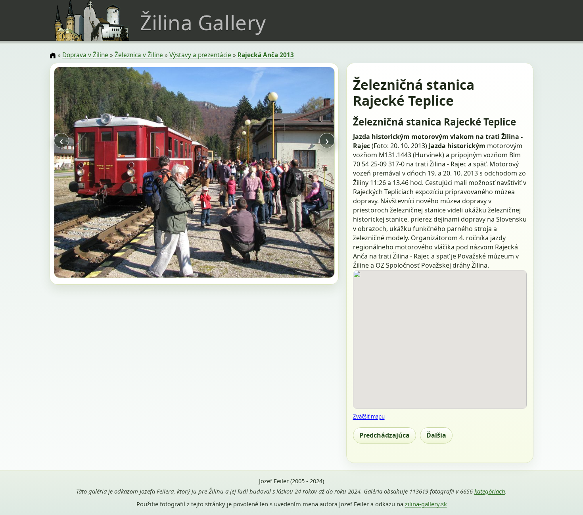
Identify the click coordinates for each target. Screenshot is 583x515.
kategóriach (489, 491)
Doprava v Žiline (85, 55)
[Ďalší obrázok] (292, 173)
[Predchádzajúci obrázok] (96, 173)
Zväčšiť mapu (369, 416)
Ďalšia (436, 435)
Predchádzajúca (384, 435)
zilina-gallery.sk (426, 504)
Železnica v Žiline (139, 55)
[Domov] (53, 55)
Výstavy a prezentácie (200, 55)
